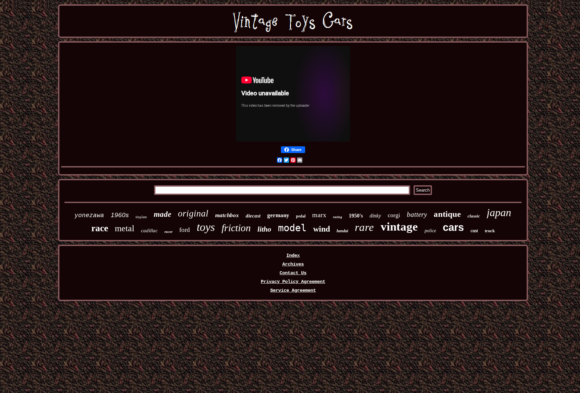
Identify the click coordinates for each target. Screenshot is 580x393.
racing (337, 217)
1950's (356, 215)
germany (278, 215)
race (99, 228)
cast (474, 230)
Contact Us (293, 273)
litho (264, 229)
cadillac (149, 230)
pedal (300, 216)
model (292, 228)
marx (319, 214)
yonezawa (89, 215)
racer (168, 232)
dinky (375, 215)
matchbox (227, 215)
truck (490, 230)
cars (453, 227)
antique (447, 213)
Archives (293, 264)
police (430, 230)
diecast (253, 215)
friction (236, 227)
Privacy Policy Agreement (293, 281)
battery (417, 214)
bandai (342, 231)
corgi (394, 215)
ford (184, 229)
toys (206, 227)
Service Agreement (293, 290)
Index (293, 255)
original (193, 213)
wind (321, 229)
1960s (120, 214)
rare (364, 227)
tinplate (141, 217)
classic (474, 215)
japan (499, 212)
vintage (399, 226)
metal (124, 228)
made (162, 214)
